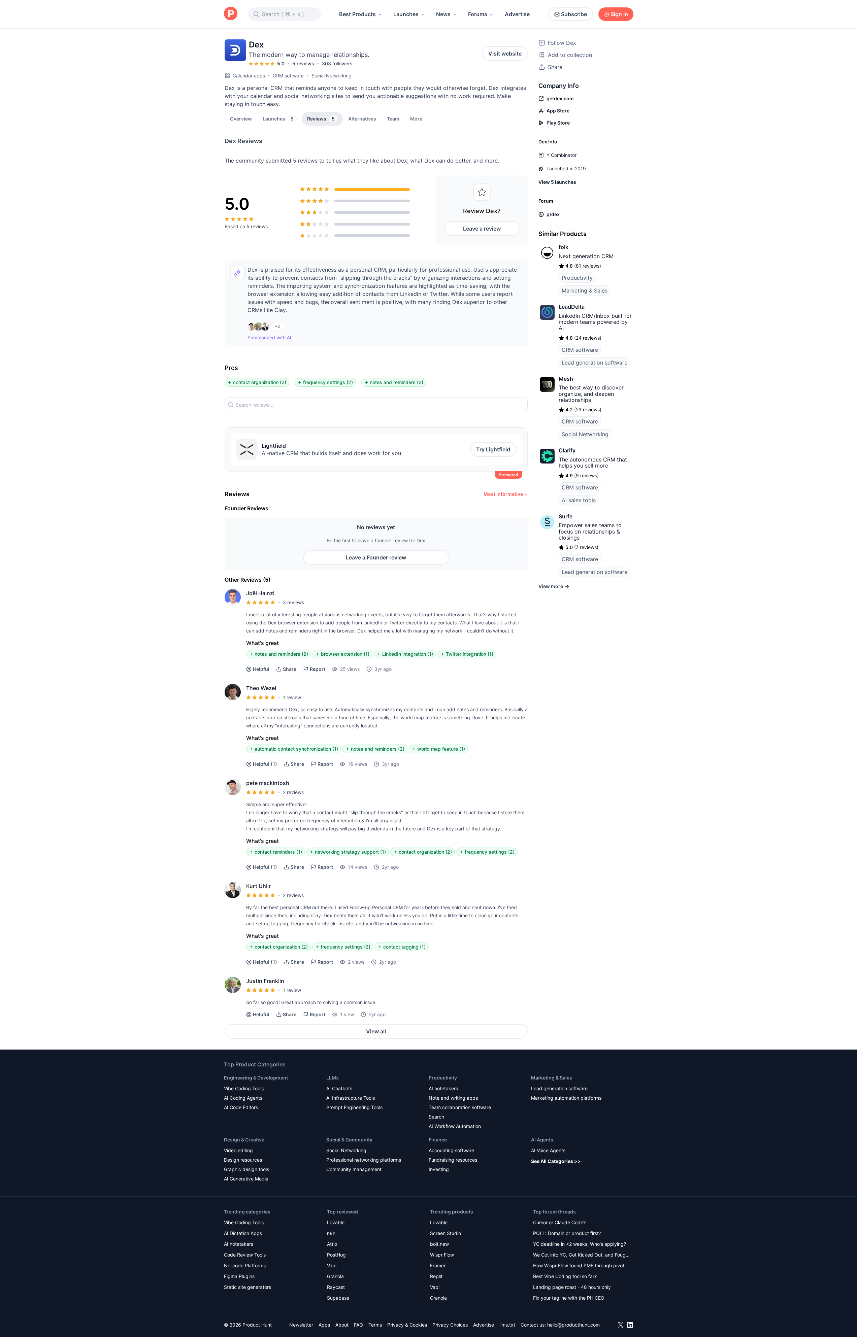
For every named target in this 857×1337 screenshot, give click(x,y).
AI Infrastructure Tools (350, 1098)
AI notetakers (443, 1088)
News (443, 14)
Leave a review (482, 228)
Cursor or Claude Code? (559, 1222)
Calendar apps (249, 75)
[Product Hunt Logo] (230, 14)
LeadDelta (572, 306)
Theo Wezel (261, 688)
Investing (439, 1169)
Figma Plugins (239, 1276)
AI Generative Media (246, 1178)
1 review (292, 697)
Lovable (335, 1222)
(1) (265, 764)
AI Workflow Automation (455, 1126)
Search (436, 1117)
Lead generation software (594, 362)
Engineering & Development (256, 1078)
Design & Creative (244, 1139)
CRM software (288, 75)
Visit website (505, 53)
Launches (406, 14)
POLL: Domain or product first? (567, 1233)
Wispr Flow (442, 1255)
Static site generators (247, 1287)
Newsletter (301, 1325)
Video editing (238, 1150)
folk (563, 247)
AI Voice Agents (548, 1150)
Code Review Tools (245, 1255)
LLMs (332, 1078)
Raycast (336, 1287)
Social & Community (349, 1139)
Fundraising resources (453, 1160)
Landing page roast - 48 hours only (572, 1287)
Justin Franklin (265, 981)
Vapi (331, 1265)
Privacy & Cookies (407, 1325)
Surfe (565, 516)
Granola (335, 1276)
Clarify (567, 450)
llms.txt (507, 1325)
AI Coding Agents (243, 1098)
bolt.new (439, 1244)
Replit (436, 1276)
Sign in (619, 14)
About (342, 1325)
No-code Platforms (245, 1265)
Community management (354, 1169)
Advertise (517, 14)
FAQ (358, 1325)
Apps (324, 1325)
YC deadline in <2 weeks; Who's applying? (579, 1244)
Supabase (338, 1298)
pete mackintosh (267, 783)
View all (376, 1031)
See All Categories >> (556, 1161)
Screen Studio (445, 1233)
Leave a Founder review (376, 557)
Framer (438, 1265)
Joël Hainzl (260, 593)
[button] (416, 118)
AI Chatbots (339, 1088)
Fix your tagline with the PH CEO (568, 1298)
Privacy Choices (450, 1325)
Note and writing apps (453, 1098)
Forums (477, 14)
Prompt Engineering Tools (354, 1107)
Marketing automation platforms (566, 1098)
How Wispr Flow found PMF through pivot (578, 1265)
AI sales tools (579, 500)
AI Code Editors (241, 1107)
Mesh (566, 378)
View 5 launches (557, 182)
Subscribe (574, 14)
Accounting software (451, 1150)
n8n (331, 1233)
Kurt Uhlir (258, 886)
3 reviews (293, 602)
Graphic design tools (246, 1169)
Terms (375, 1325)
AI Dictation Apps (243, 1233)
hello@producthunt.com (573, 1325)
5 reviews (303, 63)
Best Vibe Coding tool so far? (565, 1276)
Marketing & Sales (584, 290)
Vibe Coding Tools (244, 1088)
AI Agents (542, 1139)
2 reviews (293, 792)
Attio (332, 1244)
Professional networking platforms (363, 1160)
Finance (438, 1139)
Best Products (357, 14)
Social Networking (331, 75)
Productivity (577, 277)
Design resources (243, 1160)
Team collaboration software (460, 1107)
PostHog (336, 1255)
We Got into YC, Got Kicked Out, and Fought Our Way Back (581, 1255)
